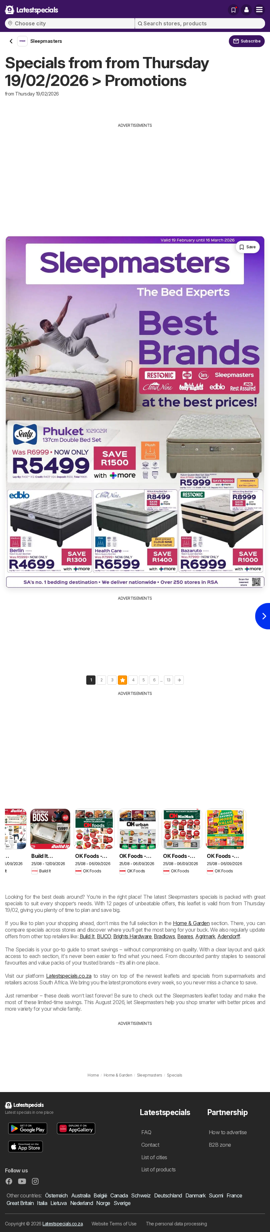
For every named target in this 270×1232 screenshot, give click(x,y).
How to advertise (228, 1132)
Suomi (216, 1195)
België (100, 1195)
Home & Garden (191, 923)
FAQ (146, 1132)
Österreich (56, 1195)
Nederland (81, 1203)
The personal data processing (176, 1223)
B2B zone (220, 1144)
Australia (80, 1195)
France (234, 1195)
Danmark (195, 1195)
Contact (150, 1144)
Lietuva (58, 1203)
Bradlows (164, 936)
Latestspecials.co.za (69, 975)
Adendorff (228, 936)
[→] (179, 680)
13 (169, 679)
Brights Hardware (132, 936)
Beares (185, 936)
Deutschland (168, 1195)
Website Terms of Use (114, 1223)
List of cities (154, 1157)
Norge (103, 1203)
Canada (119, 1195)
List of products (158, 1169)
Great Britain (20, 1203)
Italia (42, 1203)
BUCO (104, 936)
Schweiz (140, 1195)
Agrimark (205, 936)
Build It (87, 936)
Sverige (122, 1203)
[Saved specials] (233, 9)
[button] (246, 9)
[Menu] (259, 9)
